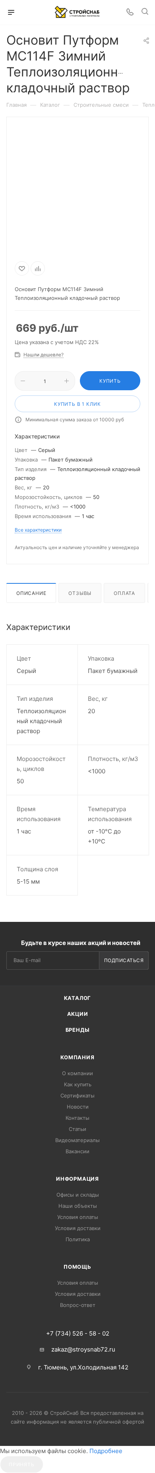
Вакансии (77, 1151)
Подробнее (105, 1451)
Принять (22, 1464)
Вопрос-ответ (77, 1305)
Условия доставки (78, 1228)
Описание (31, 593)
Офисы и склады (77, 1194)
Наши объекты (77, 1206)
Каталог (77, 998)
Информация (77, 1179)
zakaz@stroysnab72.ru (83, 1349)
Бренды (78, 1030)
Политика (78, 1239)
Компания (77, 1057)
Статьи (77, 1129)
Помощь (77, 1267)
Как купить (77, 1084)
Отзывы (79, 593)
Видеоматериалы (77, 1140)
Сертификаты (77, 1095)
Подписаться (124, 960)
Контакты (77, 1118)
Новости (78, 1106)
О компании (77, 1073)
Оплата (124, 593)
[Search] (144, 12)
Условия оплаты (77, 1217)
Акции (77, 1014)
